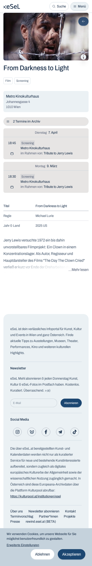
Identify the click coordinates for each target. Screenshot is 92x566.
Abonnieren (71, 403)
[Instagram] (17, 432)
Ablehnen (42, 554)
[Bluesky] (31, 432)
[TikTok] (74, 432)
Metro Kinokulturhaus (35, 148)
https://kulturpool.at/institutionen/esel (35, 496)
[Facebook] (46, 432)
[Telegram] (60, 432)
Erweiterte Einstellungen (23, 545)
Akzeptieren (71, 554)
